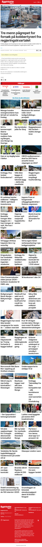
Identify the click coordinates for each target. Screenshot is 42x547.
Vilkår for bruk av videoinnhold (20, 539)
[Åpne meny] (39, 2)
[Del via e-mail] (40, 50)
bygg (2, 77)
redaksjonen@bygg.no (19, 514)
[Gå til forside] (8, 2)
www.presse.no (18, 528)
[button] (1, 83)
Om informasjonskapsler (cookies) (21, 540)
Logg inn (35, 2)
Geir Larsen (39, 510)
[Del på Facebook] (37, 50)
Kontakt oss (31, 512)
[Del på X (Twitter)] (39, 50)
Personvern (17, 541)
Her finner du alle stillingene (21, 98)
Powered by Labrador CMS (21, 545)
